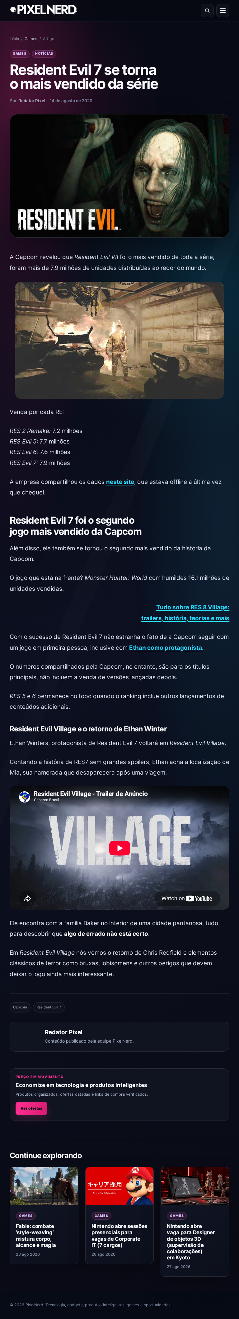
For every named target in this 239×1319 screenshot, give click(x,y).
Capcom (20, 1007)
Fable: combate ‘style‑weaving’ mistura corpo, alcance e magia (36, 1235)
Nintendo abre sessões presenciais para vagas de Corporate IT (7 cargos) (119, 1235)
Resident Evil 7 (48, 1007)
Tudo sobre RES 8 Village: (192, 607)
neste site (120, 481)
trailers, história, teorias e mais (185, 618)
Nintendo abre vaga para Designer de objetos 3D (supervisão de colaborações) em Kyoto (191, 1242)
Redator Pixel (31, 100)
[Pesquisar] (207, 10)
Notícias (44, 54)
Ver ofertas (31, 1108)
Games (31, 38)
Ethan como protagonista (165, 647)
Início (14, 38)
